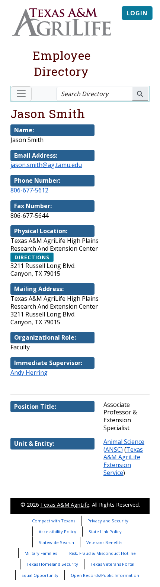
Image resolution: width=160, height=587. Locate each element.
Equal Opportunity (40, 575)
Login (137, 13)
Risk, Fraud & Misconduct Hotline (102, 553)
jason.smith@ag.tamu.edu (46, 165)
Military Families (41, 553)
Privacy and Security (107, 520)
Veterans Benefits (104, 542)
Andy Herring (29, 372)
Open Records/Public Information (105, 575)
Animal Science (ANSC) (123, 446)
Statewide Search (56, 542)
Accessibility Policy (57, 531)
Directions (32, 257)
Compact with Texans (53, 520)
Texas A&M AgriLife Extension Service (123, 461)
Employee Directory (61, 63)
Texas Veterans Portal (112, 564)
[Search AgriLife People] (140, 94)
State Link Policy (105, 531)
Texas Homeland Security (52, 564)
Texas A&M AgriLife (64, 504)
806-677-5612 (29, 190)
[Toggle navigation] (21, 93)
